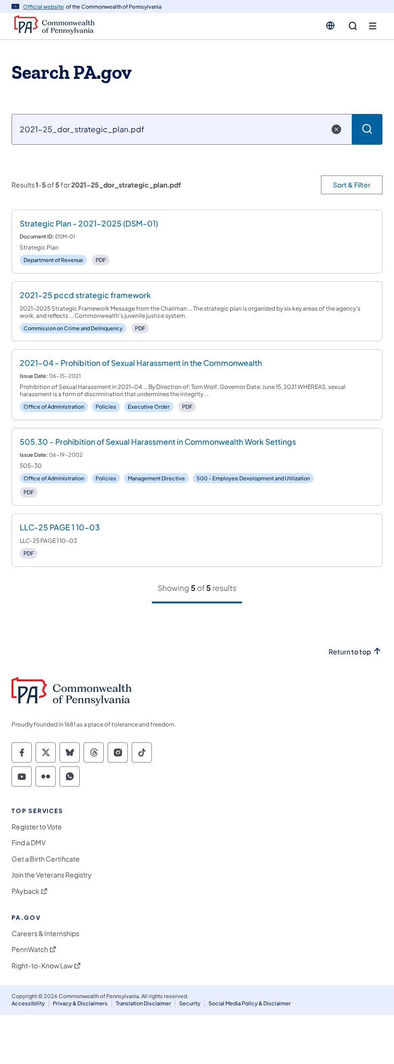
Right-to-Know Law (42, 966)
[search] (353, 26)
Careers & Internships (45, 933)
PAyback (25, 891)
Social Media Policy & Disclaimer (250, 1003)
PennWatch (30, 949)
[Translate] (330, 25)
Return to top (350, 652)
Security (189, 1003)
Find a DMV (29, 843)
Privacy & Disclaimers (80, 1003)
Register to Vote (37, 827)
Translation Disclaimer (143, 1003)
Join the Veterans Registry (52, 875)
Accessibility (28, 1003)
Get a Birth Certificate (46, 859)
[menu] (372, 26)
